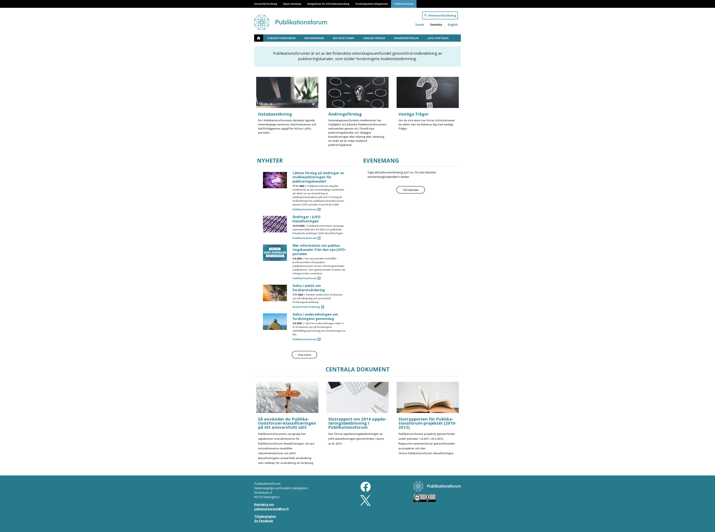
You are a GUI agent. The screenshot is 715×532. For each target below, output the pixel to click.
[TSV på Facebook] (365, 486)
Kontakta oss (264, 504)
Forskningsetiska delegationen (371, 3)
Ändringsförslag (406, 38)
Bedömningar (314, 38)
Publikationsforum (404, 3)
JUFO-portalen (438, 38)
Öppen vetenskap (292, 3)
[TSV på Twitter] (365, 500)
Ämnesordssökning (442, 15)
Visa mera (304, 355)
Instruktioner (343, 38)
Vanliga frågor (374, 38)
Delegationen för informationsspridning (328, 3)
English (453, 25)
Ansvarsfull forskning (265, 3)
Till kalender (411, 190)
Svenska (436, 25)
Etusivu (261, 38)
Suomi (419, 25)
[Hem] (294, 20)
